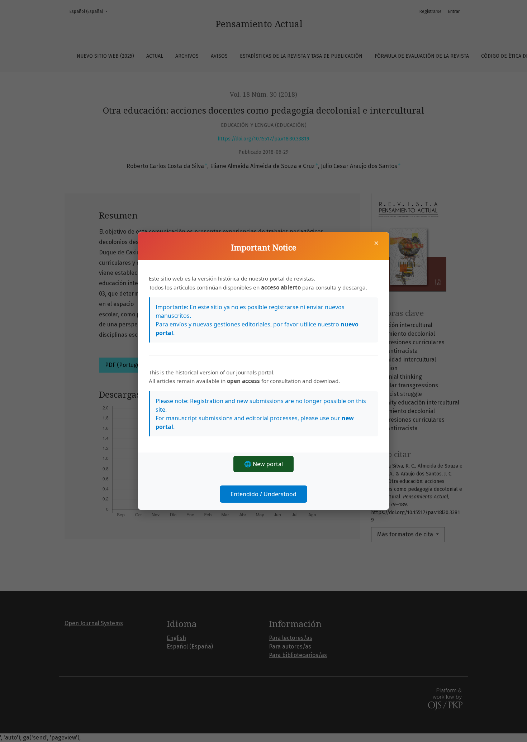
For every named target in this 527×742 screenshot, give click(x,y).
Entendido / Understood (263, 494)
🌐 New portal (263, 464)
